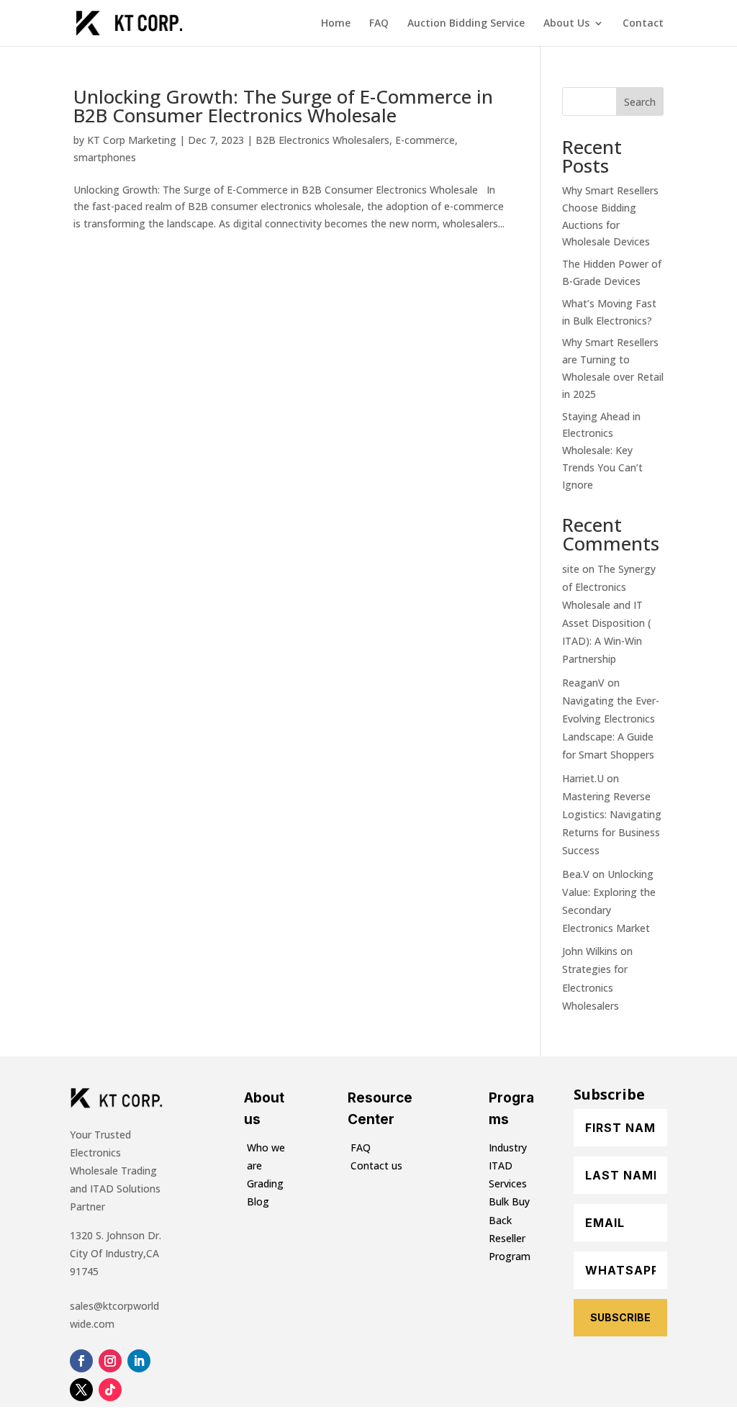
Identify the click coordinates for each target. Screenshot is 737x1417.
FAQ (379, 24)
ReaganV (583, 682)
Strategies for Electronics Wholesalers (595, 987)
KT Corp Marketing (131, 140)
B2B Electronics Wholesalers (322, 140)
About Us (566, 24)
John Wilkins (590, 951)
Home (336, 24)
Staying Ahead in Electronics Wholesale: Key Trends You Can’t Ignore (602, 450)
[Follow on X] (81, 1389)
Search (640, 102)
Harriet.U (583, 778)
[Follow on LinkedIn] (138, 1360)
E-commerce (425, 140)
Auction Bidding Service (466, 24)
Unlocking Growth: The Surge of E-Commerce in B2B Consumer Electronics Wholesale (283, 105)
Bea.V (575, 874)
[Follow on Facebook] (81, 1360)
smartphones (104, 157)
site (570, 569)
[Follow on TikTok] (110, 1389)
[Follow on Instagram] (110, 1360)
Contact (643, 24)
